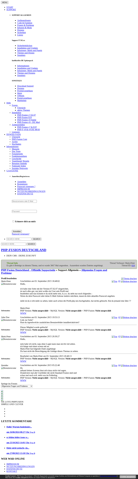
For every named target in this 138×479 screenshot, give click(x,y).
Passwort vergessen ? (26, 186)
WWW (23, 313)
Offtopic (20, 95)
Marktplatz (21, 100)
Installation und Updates (27, 48)
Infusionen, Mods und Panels (29, 50)
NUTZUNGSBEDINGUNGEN (31, 191)
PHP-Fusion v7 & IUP (27, 127)
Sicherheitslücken (24, 45)
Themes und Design (25, 53)
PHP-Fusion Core (19, 139)
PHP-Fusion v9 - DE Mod (28, 122)
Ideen (19, 93)
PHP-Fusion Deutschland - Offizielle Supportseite (28, 270)
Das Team (16, 151)
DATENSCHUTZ (25, 194)
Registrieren (22, 184)
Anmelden (21, 181)
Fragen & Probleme (25, 25)
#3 (119, 336)
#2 (119, 317)
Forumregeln (17, 154)
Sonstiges (21, 55)
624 (133, 265)
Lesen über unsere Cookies (108, 476)
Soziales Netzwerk (20, 168)
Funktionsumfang (19, 156)
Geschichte (16, 158)
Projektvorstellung (25, 91)
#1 (119, 281)
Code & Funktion (24, 23)
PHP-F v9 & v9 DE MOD (28, 129)
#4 (119, 365)
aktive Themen (23, 110)
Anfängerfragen (24, 20)
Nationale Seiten (19, 166)
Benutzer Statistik (19, 163)
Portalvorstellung (24, 98)
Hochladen (16, 144)
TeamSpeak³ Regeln (20, 161)
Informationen (23, 66)
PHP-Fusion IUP (24, 117)
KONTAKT (11, 471)
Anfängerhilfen (18, 125)
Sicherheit (21, 32)
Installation (16, 112)
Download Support (25, 86)
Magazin (15, 149)
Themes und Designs (26, 73)
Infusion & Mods (24, 28)
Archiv (15, 142)
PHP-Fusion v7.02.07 (26, 115)
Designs (20, 30)
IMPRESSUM (23, 189)
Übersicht (21, 108)
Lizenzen (16, 132)
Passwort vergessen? (20, 234)
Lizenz (20, 35)
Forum (15, 105)
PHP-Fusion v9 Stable (26, 120)
